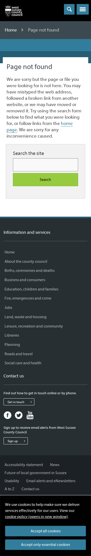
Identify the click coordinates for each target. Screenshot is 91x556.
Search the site (28, 153)
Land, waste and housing (26, 317)
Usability (12, 481)
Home (11, 30)
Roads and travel (19, 354)
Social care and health (23, 363)
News (54, 465)
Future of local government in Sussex (35, 473)
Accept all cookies (46, 531)
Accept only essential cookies (45, 544)
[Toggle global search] (69, 9)
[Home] (14, 12)
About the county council (26, 261)
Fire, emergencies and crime (28, 298)
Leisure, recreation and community (34, 326)
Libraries (12, 335)
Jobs (8, 307)
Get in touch (16, 402)
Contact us (30, 489)
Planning (12, 344)
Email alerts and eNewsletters (50, 481)
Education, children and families (31, 289)
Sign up (13, 441)
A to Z (9, 489)
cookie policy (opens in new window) (36, 516)
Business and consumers (25, 280)
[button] (83, 9)
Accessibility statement (24, 465)
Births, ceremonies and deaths (30, 270)
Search (45, 179)
